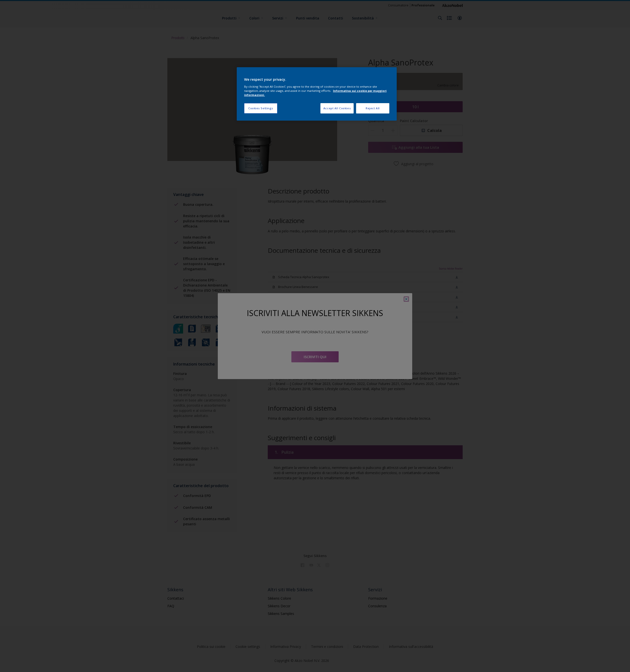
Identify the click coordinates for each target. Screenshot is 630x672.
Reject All (373, 108)
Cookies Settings (260, 108)
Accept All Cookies (337, 108)
